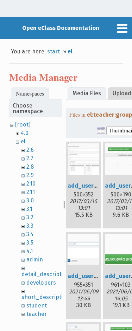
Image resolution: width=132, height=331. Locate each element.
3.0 (30, 200)
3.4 (29, 234)
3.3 (29, 225)
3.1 (29, 209)
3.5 (29, 242)
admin (34, 259)
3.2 (29, 217)
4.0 (25, 133)
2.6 (30, 150)
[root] (23, 124)
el (70, 51)
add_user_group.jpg (95, 185)
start (53, 51)
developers (41, 282)
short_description (45, 297)
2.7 (29, 158)
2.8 (30, 166)
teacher (36, 314)
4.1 (29, 251)
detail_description (45, 274)
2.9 (30, 175)
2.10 (31, 183)
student (36, 305)
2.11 (30, 192)
